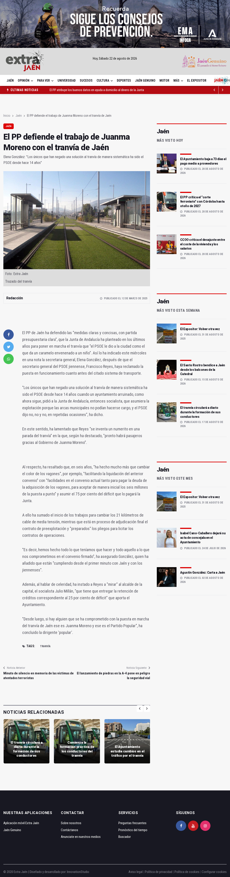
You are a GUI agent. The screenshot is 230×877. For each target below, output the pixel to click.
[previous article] (223, 90)
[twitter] (8, 347)
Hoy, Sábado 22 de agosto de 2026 (115, 58)
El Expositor (196, 80)
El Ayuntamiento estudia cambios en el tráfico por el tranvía (127, 751)
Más (176, 80)
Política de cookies (187, 872)
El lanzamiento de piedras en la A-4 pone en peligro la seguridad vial (113, 675)
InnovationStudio (78, 872)
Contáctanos (69, 830)
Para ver (43, 80)
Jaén (10, 80)
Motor (164, 80)
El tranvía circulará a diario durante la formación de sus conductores (27, 749)
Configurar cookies (214, 872)
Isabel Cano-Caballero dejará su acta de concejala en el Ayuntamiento (203, 537)
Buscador (124, 837)
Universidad (67, 80)
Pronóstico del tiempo (132, 830)
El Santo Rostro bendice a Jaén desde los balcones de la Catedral (202, 369)
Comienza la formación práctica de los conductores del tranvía (77, 749)
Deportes (124, 80)
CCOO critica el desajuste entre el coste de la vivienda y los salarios (202, 244)
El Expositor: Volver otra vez (200, 329)
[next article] (214, 90)
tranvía (45, 646)
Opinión (23, 80)
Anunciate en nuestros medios (81, 837)
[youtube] (193, 826)
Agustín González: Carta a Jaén (202, 572)
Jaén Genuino (145, 80)
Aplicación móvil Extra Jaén (21, 823)
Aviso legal (135, 872)
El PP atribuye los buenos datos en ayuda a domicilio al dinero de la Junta (97, 87)
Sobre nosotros (71, 823)
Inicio (6, 115)
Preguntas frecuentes (132, 823)
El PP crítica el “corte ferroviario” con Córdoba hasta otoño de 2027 (202, 201)
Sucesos (86, 80)
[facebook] (8, 334)
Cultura (103, 80)
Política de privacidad (158, 872)
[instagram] (205, 826)
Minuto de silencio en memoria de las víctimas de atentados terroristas (38, 675)
